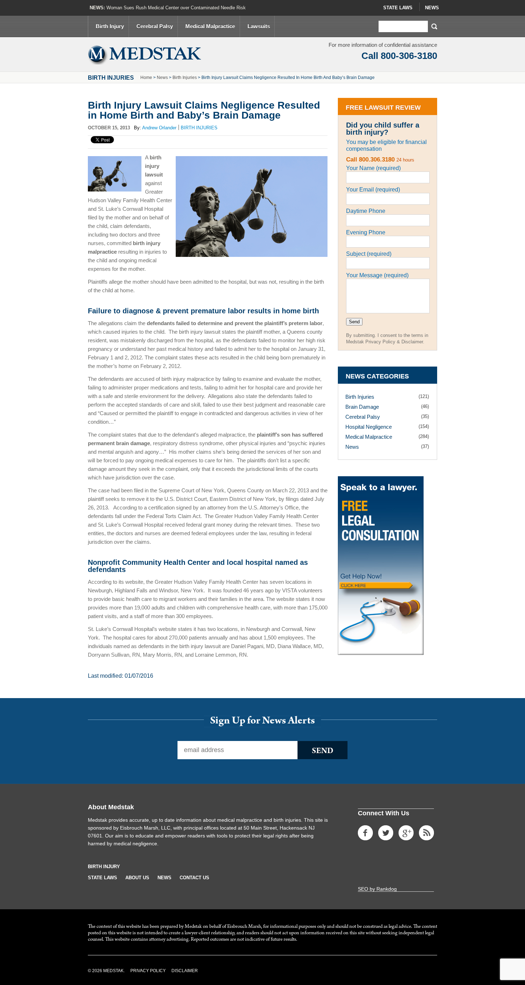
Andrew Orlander (159, 127)
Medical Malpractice (210, 26)
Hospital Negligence (368, 426)
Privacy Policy (148, 970)
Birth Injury (110, 26)
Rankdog (386, 889)
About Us (137, 877)
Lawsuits (259, 26)
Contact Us (194, 877)
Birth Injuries (184, 77)
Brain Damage (362, 406)
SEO (363, 889)
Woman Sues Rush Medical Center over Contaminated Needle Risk (176, 7)
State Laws (397, 7)
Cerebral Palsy (154, 26)
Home (146, 77)
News (432, 7)
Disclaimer (184, 970)
